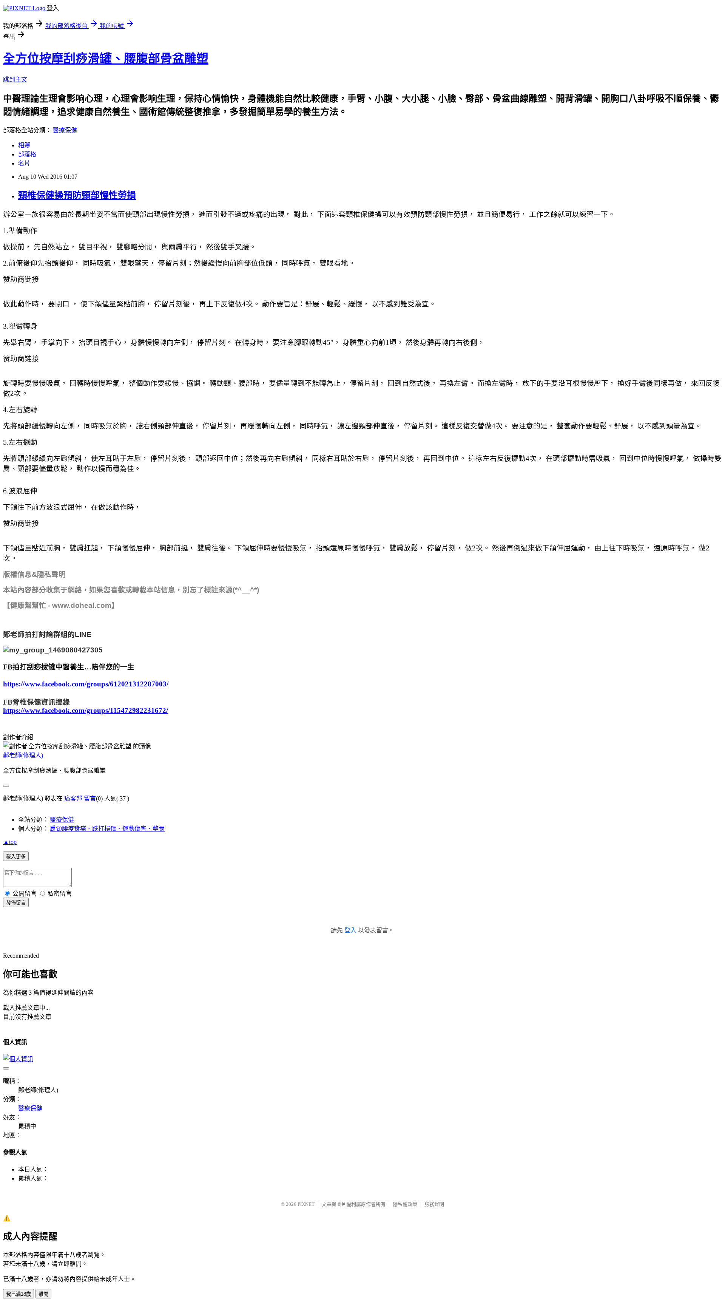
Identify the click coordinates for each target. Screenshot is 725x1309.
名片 (24, 163)
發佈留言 (16, 903)
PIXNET (306, 1204)
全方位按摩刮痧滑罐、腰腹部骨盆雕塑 (105, 58)
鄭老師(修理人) (23, 755)
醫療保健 (65, 130)
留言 (90, 798)
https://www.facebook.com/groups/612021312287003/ (85, 684)
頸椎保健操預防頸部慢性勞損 (77, 195)
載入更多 (16, 856)
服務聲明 (434, 1204)
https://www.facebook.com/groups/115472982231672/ (85, 710)
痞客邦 (73, 798)
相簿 (24, 145)
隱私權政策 (405, 1204)
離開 (43, 1294)
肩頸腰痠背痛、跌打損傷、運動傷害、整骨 (107, 828)
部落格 (27, 154)
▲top (10, 842)
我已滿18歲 (18, 1294)
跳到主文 (15, 79)
